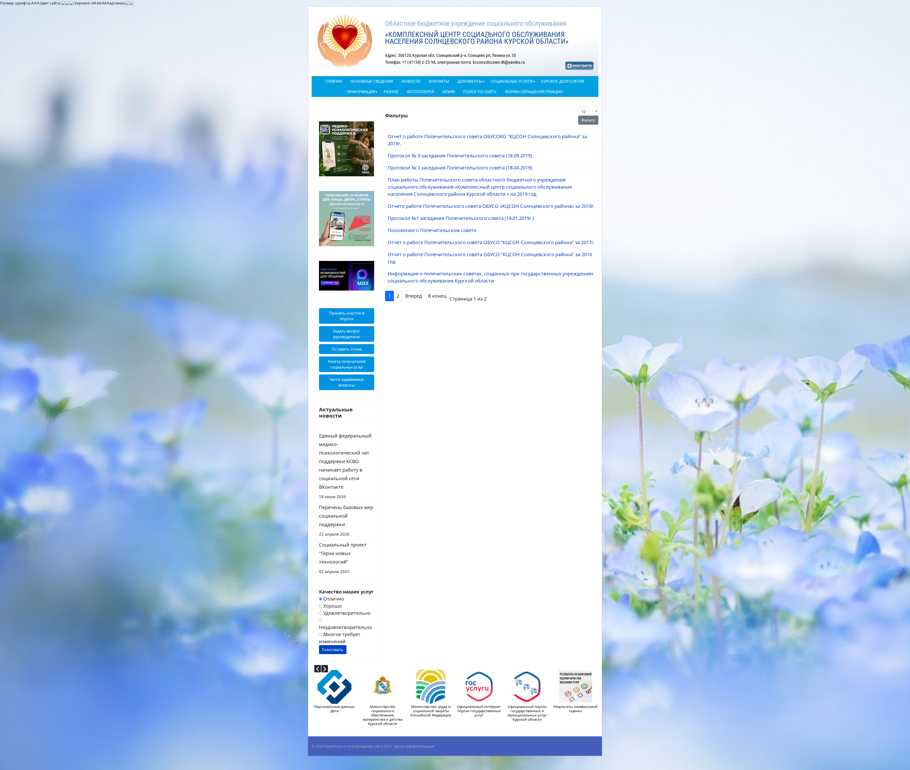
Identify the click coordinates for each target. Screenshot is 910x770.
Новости (410, 81)
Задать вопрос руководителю (346, 333)
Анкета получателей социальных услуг (346, 364)
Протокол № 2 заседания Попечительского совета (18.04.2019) (460, 167)
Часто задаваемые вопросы (346, 382)
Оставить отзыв (347, 349)
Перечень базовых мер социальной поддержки (346, 520)
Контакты (439, 81)
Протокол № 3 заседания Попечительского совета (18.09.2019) (460, 155)
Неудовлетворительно (345, 627)
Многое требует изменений (339, 638)
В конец (437, 296)
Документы (470, 81)
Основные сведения (371, 81)
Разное (391, 91)
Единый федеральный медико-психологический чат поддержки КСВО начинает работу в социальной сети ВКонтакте (345, 466)
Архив (448, 91)
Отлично (333, 599)
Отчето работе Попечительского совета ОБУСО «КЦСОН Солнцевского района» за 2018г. (491, 206)
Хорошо (332, 606)
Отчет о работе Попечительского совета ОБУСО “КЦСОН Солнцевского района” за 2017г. (491, 242)
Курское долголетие (562, 81)
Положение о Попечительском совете (432, 230)
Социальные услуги (512, 81)
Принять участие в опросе (346, 315)
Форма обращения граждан (534, 91)
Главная (333, 81)
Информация (361, 91)
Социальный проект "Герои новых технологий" (343, 558)
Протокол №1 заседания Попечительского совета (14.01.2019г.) (461, 218)
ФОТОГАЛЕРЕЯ (420, 91)
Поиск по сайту (479, 91)
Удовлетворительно (346, 613)
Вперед (413, 296)
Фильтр (588, 120)
